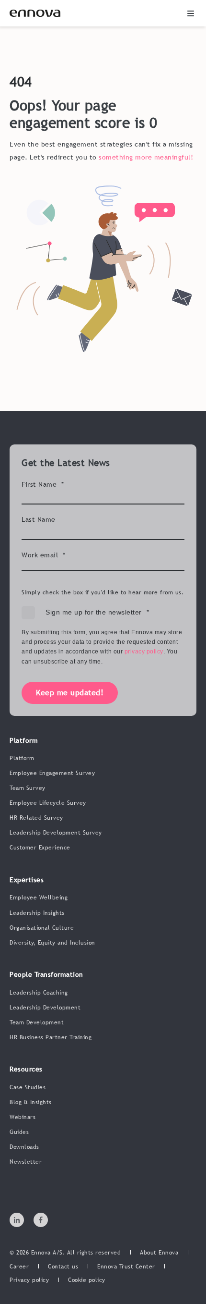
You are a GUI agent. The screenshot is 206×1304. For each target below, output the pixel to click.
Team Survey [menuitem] (28, 788)
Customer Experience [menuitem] (40, 847)
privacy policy (144, 651)
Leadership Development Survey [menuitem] (56, 832)
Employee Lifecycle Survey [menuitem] (48, 803)
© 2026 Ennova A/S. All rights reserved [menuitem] (65, 1252)
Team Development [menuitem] (37, 1022)
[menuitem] (159, 1253)
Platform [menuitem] (22, 758)
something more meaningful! (146, 157)
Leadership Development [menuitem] (45, 1007)
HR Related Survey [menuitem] (36, 817)
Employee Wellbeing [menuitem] (39, 897)
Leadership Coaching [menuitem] (39, 992)
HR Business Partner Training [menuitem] (51, 1037)
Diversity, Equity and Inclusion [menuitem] (52, 942)
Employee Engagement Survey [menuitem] (52, 773)
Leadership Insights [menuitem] (37, 913)
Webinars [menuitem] (22, 1117)
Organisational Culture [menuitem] (42, 927)
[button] (190, 13)
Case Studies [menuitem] (28, 1087)
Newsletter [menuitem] (26, 1161)
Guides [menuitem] (19, 1132)
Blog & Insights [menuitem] (31, 1102)
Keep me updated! (69, 692)
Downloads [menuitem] (24, 1147)
